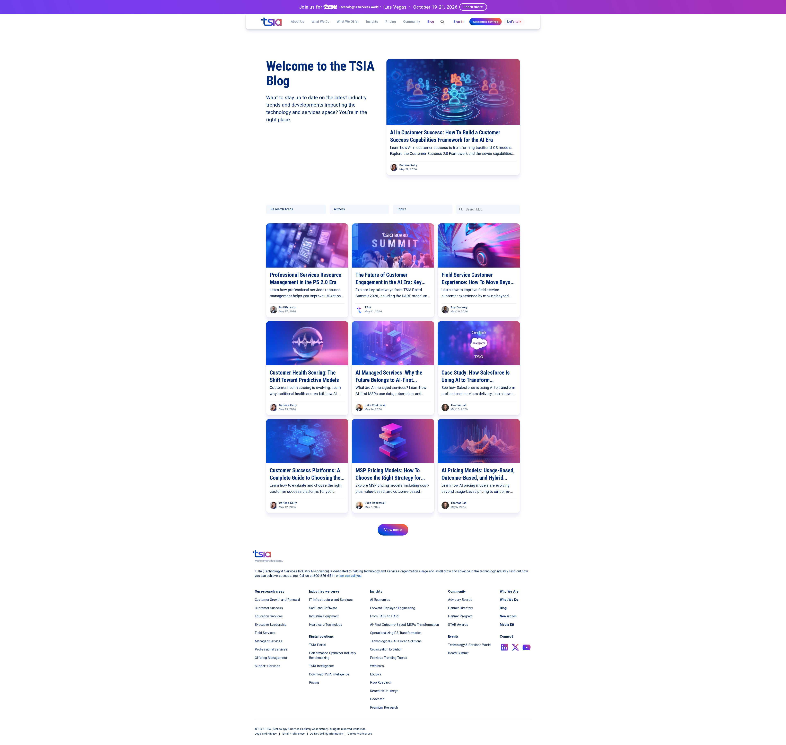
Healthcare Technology (325, 625)
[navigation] (271, 22)
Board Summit (458, 653)
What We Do (320, 22)
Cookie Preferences (360, 733)
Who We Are (509, 591)
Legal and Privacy (266, 733)
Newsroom (508, 616)
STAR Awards (458, 625)
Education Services (269, 616)
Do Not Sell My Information (326, 733)
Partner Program (460, 616)
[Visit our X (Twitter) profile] (515, 647)
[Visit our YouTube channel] (526, 647)
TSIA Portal (317, 645)
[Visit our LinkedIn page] (504, 647)
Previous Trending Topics (388, 658)
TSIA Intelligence (321, 666)
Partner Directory (460, 608)
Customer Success (269, 608)
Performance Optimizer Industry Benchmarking (332, 655)
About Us (297, 22)
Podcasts (377, 699)
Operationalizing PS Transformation (396, 633)
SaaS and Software (323, 608)
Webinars (377, 666)
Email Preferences (293, 733)
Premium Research (384, 707)
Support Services (267, 666)
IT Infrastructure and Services (331, 600)
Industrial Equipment (324, 616)
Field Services (265, 633)
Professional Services (271, 649)
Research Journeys (384, 691)
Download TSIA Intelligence (329, 674)
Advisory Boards (460, 600)
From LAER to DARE (385, 616)
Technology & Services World (469, 645)
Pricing (390, 22)
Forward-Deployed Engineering (392, 608)
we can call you (350, 576)
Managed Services (268, 641)
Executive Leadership (270, 625)
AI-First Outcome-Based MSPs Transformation (404, 625)
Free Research (381, 682)
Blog (430, 22)
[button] (348, 21)
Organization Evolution (386, 649)
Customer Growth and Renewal (277, 600)
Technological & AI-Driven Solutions (396, 641)
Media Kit (507, 625)
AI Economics (380, 600)
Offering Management (271, 658)
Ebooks (375, 674)
